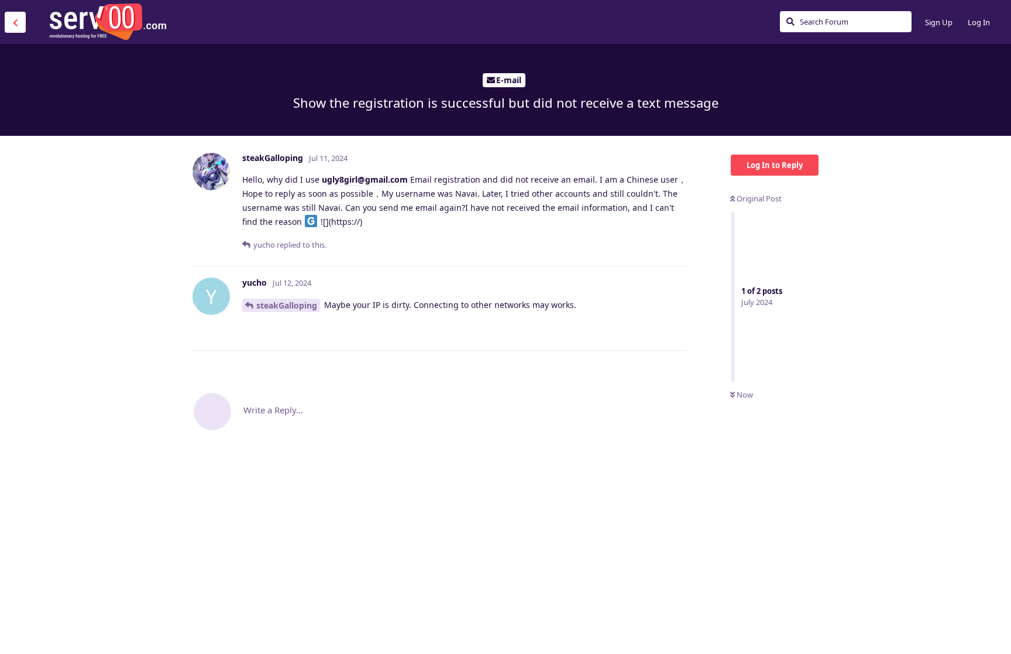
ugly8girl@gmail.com (365, 179)
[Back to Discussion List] (15, 22)
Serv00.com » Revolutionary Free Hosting (107, 21)
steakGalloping (286, 305)
